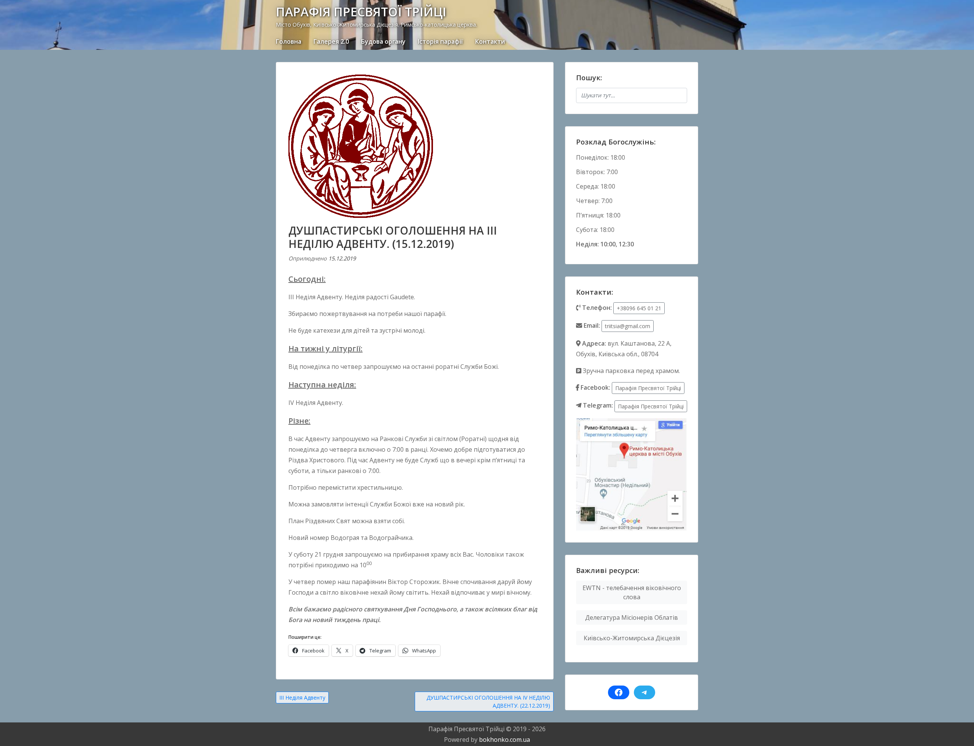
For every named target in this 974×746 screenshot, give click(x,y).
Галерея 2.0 (331, 41)
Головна (288, 41)
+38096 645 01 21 (639, 308)
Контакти (490, 41)
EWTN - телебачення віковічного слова (631, 592)
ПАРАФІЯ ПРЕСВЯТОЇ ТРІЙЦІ (361, 11)
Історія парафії (440, 41)
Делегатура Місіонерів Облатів (631, 617)
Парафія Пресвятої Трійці (648, 388)
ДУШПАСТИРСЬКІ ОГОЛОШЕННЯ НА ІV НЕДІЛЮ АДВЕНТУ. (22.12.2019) (488, 701)
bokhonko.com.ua (504, 739)
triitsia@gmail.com (627, 326)
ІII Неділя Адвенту (302, 697)
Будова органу (383, 41)
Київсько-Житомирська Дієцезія (632, 638)
